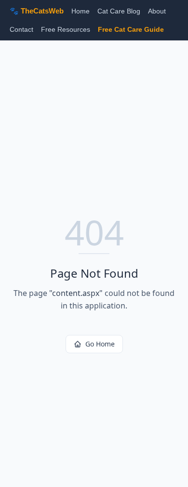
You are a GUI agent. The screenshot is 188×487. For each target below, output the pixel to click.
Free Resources (65, 29)
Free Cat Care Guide (131, 29)
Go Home (100, 343)
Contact (21, 29)
